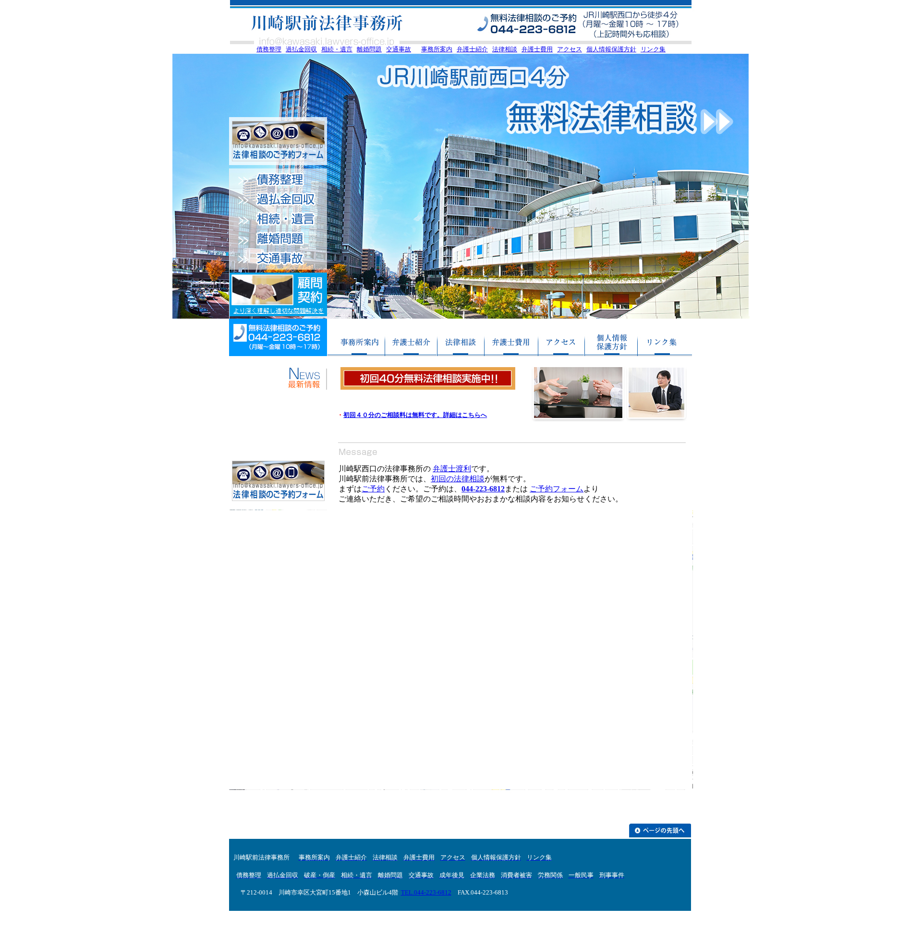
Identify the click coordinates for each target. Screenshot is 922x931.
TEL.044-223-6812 (426, 892)
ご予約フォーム (556, 489)
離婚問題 (369, 49)
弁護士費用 (537, 49)
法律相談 (504, 49)
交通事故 (398, 49)
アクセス (569, 49)
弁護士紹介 (472, 49)
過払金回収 (301, 49)
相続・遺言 (336, 49)
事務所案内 (436, 49)
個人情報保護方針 (611, 49)
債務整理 (268, 49)
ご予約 (373, 489)
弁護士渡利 (452, 469)
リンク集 (653, 49)
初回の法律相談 (458, 479)
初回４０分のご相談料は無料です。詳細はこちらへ (415, 414)
